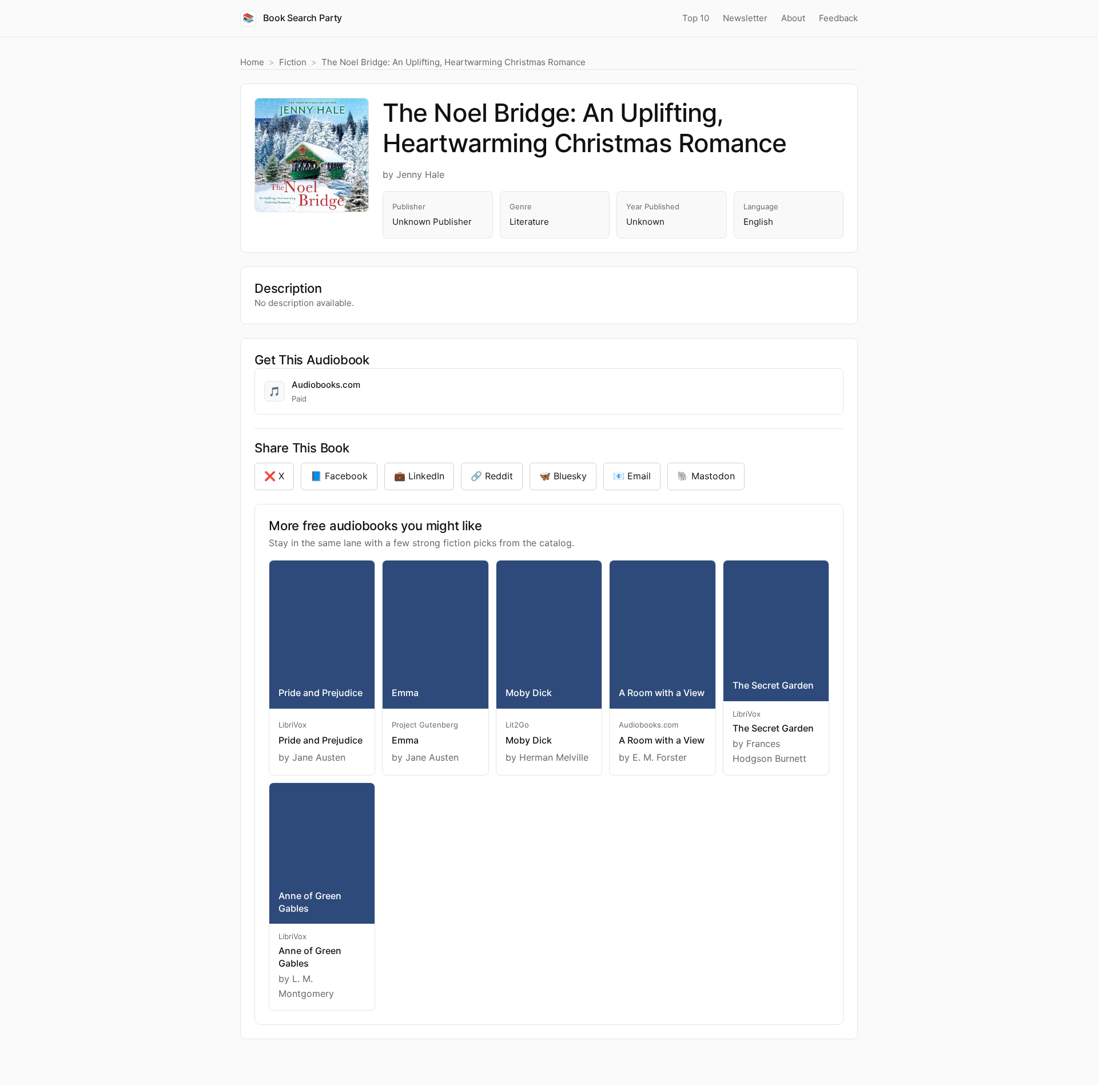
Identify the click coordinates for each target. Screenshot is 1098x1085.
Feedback (838, 18)
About (793, 18)
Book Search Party (292, 17)
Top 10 (695, 18)
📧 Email (632, 476)
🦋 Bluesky (563, 476)
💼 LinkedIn (419, 476)
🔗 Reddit (492, 476)
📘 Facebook (339, 476)
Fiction (293, 62)
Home (252, 62)
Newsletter (745, 18)
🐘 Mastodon (706, 476)
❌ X (274, 476)
